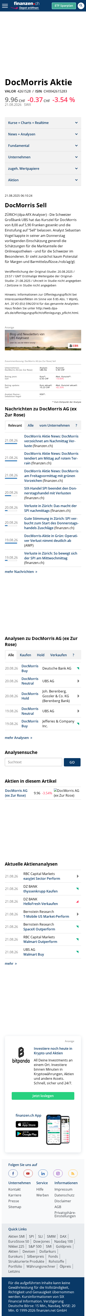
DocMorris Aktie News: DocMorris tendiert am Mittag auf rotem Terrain (51, 458)
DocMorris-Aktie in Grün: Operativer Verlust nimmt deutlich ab (51, 538)
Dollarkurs (47, 1251)
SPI (31, 1236)
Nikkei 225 (16, 1246)
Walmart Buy (33, 954)
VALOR (10, 91)
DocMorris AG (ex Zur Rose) (16, 793)
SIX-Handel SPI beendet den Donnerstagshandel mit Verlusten (50, 490)
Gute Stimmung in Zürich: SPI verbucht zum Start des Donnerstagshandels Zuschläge (51, 523)
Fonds (53, 1256)
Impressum (63, 1190)
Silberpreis (35, 1256)
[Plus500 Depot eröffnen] (24, 7)
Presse (13, 1201)
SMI (49, 1246)
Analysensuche (21, 752)
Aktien (13, 1251)
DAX (63, 1236)
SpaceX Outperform (39, 929)
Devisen (29, 1251)
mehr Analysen (17, 737)
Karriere (14, 1195)
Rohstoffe (56, 1261)
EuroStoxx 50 (18, 1241)
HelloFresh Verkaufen (40, 903)
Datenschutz (64, 1195)
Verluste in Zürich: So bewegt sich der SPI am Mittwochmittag (50, 555)
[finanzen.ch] (26, 3)
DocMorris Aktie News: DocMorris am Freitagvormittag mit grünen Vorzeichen (51, 476)
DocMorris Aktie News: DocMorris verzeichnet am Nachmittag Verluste (51, 441)
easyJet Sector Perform (41, 878)
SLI (40, 1236)
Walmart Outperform (40, 941)
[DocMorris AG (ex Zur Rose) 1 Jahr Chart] (67, 793)
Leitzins (14, 1271)
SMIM (51, 1236)
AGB (57, 1207)
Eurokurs (15, 1256)
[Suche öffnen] (81, 5)
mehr (9, 963)
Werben (42, 1195)
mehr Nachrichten (19, 571)
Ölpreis (65, 1266)
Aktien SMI (16, 1236)
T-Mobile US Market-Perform (46, 916)
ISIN (38, 91)
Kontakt (14, 1190)
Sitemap (14, 1207)
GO (72, 762)
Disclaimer (62, 1201)
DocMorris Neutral (30, 681)
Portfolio (15, 1266)
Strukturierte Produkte (26, 1261)
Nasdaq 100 (63, 1241)
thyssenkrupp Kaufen (40, 891)
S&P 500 (35, 1246)
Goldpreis (63, 1246)
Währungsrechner (41, 1266)
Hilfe (39, 1190)
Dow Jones (41, 1241)
